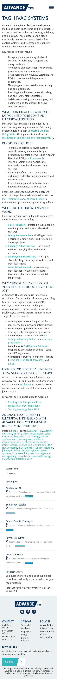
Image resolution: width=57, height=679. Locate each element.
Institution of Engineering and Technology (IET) (27, 137)
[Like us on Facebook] (28, 611)
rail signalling (9, 456)
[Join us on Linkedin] (34, 611)
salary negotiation (26, 339)
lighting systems (31, 450)
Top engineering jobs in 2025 (23, 409)
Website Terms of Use (47, 632)
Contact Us (7, 640)
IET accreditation (44, 447)
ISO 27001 (27, 360)
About (24, 635)
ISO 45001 (38, 360)
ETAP (48, 445)
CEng (47, 433)
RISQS (11, 363)
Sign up (9, 661)
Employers (26, 631)
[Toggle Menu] (51, 7)
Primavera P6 (37, 158)
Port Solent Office (7, 632)
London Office (8, 636)
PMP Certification (11, 199)
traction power (24, 459)
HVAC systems (9, 447)
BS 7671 (17, 433)
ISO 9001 (15, 360)
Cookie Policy (46, 625)
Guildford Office (6, 626)
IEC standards (26, 447)
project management (39, 453)
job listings (25, 384)
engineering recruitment (32, 445)
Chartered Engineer (13, 436)
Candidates (26, 628)
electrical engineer (22, 439)
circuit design (32, 436)
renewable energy (41, 456)
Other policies (46, 637)
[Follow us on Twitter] (22, 611)
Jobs (15, 430)
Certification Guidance (36, 346)
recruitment (24, 456)
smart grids (8, 459)
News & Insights (25, 639)
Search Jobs (26, 625)
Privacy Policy (46, 628)
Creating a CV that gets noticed (25, 402)
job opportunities (11, 450)
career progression (33, 433)
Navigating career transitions (24, 405)
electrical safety (30, 442)
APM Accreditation (34, 199)
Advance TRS (35, 430)
